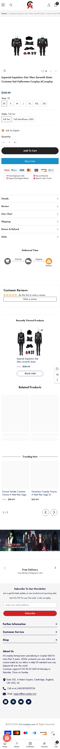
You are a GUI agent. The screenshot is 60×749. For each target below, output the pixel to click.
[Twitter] (28, 702)
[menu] (3, 5)
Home (3, 13)
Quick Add (30, 373)
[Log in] (49, 4)
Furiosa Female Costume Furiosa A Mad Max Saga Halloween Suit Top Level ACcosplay (14, 493)
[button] (50, 71)
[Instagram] (5, 702)
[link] (15, 434)
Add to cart (30, 150)
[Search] (11, 5)
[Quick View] (42, 330)
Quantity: (6, 136)
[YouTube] (21, 702)
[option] (30, 45)
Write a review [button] (30, 299)
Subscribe (30, 613)
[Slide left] (45, 512)
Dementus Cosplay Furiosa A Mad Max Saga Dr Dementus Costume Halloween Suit (44, 493)
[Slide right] (54, 512)
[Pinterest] (13, 702)
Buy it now (30, 161)
